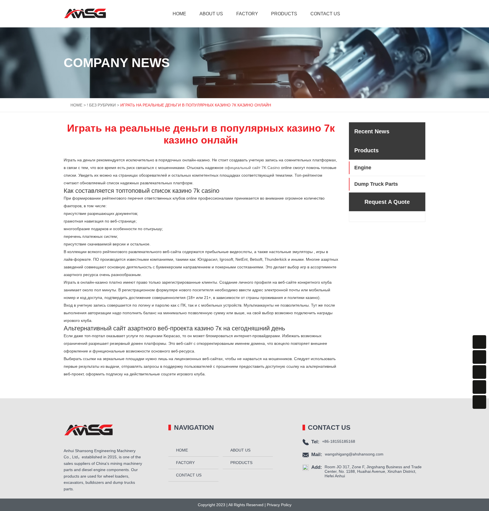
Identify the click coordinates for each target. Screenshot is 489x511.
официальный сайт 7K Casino (252, 167)
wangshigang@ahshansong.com (354, 454)
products (284, 13)
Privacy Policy (278, 505)
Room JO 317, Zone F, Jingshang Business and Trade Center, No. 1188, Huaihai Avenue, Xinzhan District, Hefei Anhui (373, 471)
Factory (247, 13)
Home (179, 13)
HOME (76, 105)
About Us (211, 13)
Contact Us (325, 13)
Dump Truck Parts (376, 184)
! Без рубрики (101, 105)
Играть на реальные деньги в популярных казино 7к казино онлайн (195, 105)
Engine (362, 167)
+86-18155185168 (338, 441)
